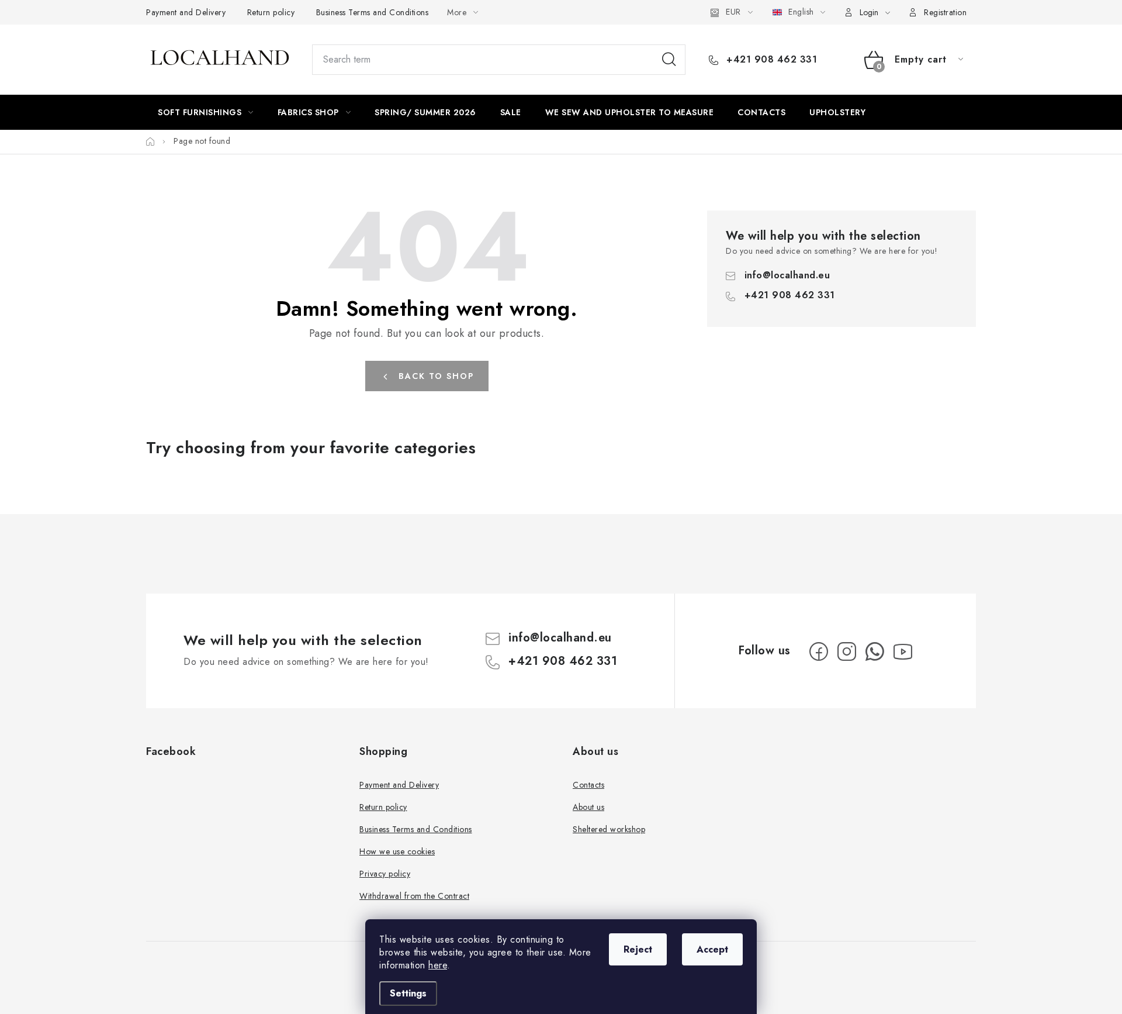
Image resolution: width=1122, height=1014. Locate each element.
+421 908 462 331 (770, 59)
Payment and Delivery (186, 12)
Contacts (588, 785)
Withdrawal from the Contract (414, 896)
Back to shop (436, 376)
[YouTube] (903, 651)
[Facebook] (818, 651)
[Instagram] (846, 651)
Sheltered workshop (609, 829)
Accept (712, 949)
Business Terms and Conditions (372, 12)
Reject (638, 949)
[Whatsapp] (874, 651)
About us (588, 807)
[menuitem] (205, 112)
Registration (945, 12)
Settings (408, 993)
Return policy (271, 12)
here (437, 965)
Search (669, 59)
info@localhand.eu (787, 275)
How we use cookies (397, 851)
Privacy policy (384, 874)
